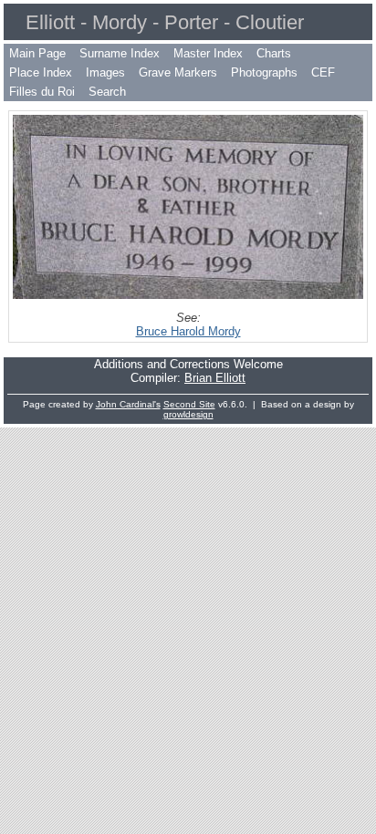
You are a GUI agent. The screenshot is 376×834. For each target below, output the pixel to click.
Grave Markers (178, 72)
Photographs (264, 72)
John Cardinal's (128, 404)
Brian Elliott (214, 378)
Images (105, 72)
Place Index (40, 72)
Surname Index (119, 53)
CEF (323, 72)
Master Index (208, 53)
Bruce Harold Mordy (188, 331)
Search (107, 91)
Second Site (189, 404)
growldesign (188, 414)
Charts (273, 53)
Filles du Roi (42, 91)
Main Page (37, 53)
